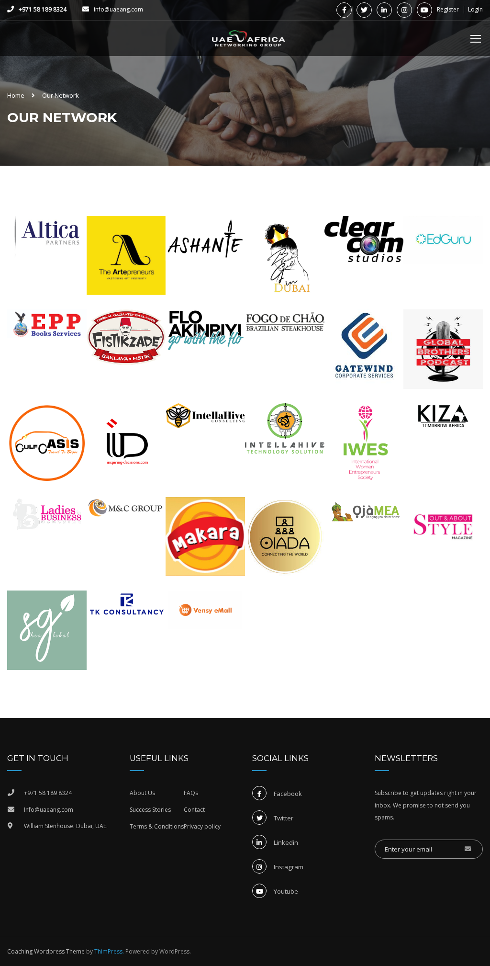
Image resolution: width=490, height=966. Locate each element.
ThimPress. (109, 951)
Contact (194, 810)
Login (475, 9)
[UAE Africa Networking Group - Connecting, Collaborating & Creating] (249, 43)
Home (15, 95)
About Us (142, 793)
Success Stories (150, 810)
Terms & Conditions (157, 826)
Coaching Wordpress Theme (46, 951)
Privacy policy (202, 826)
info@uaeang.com (118, 9)
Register (448, 9)
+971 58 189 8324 (43, 9)
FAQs (191, 793)
